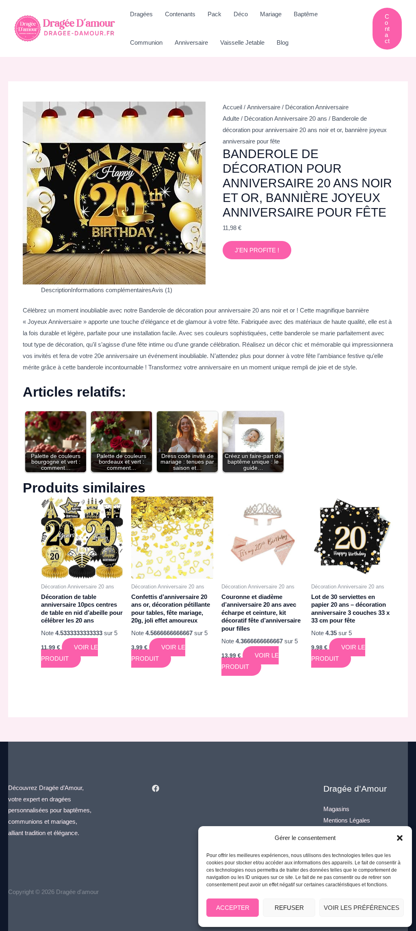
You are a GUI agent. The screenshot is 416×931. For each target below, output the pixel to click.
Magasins (336, 808)
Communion (146, 42)
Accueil (232, 107)
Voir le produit (69, 653)
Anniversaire (191, 42)
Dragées (141, 14)
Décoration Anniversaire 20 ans (285, 118)
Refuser (289, 907)
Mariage (271, 14)
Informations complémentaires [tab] (111, 289)
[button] (400, 838)
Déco (241, 14)
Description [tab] (56, 289)
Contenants (180, 14)
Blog (282, 42)
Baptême (306, 14)
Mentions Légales (346, 820)
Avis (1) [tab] (162, 289)
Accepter (232, 907)
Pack (214, 14)
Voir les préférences (361, 907)
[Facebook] (155, 788)
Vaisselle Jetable (242, 42)
